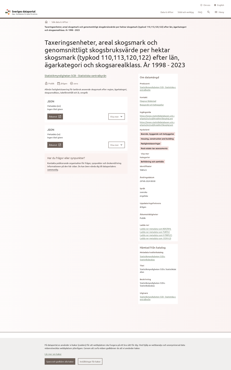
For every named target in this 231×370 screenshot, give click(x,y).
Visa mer (145, 153)
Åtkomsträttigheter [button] (149, 214)
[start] (46, 22)
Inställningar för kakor (90, 361)
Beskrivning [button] (145, 279)
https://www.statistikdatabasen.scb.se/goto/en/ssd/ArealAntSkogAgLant (157, 123)
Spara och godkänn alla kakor (60, 361)
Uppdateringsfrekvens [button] (150, 203)
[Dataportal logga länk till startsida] (21, 12)
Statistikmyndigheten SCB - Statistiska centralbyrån (75, 75)
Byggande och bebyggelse (152, 104)
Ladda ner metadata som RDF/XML (155, 228)
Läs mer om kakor (53, 354)
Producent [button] (145, 83)
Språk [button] (142, 188)
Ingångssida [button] (145, 112)
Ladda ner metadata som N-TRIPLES (156, 235)
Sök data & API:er (60, 22)
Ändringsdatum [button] (147, 177)
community (52, 169)
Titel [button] (142, 265)
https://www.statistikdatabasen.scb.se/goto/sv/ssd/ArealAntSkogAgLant (157, 117)
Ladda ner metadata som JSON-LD (155, 238)
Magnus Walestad (148, 101)
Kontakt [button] (143, 97)
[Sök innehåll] (208, 12)
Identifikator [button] (146, 166)
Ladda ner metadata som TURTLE (155, 232)
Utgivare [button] (144, 293)
